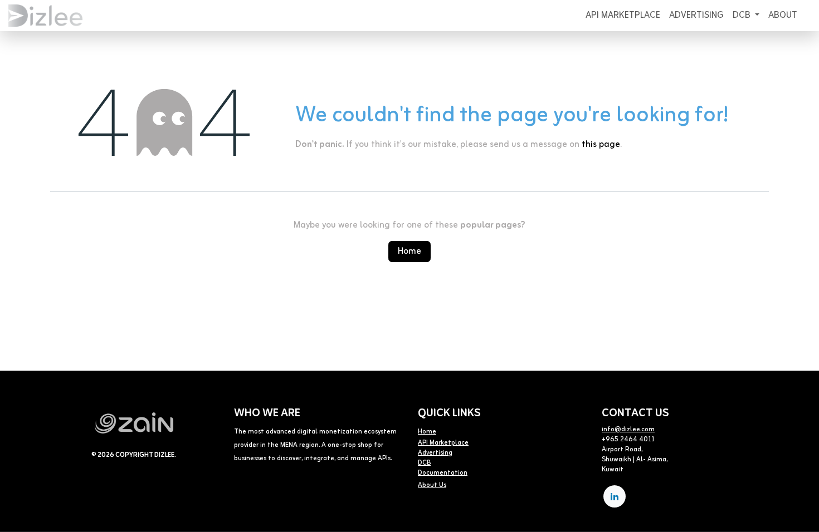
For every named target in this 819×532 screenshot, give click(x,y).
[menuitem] (623, 15)
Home (409, 251)
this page (601, 144)
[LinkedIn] (614, 496)
